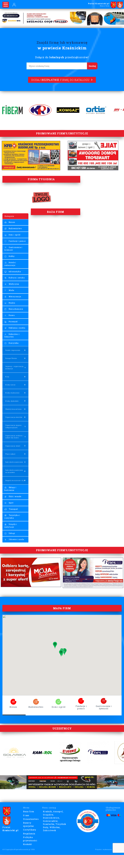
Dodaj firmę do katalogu (60, 79)
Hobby (11, 256)
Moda (11, 290)
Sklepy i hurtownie (10, 488)
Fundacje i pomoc (17, 241)
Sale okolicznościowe (14, 462)
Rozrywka (13, 343)
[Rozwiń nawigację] (5, 5)
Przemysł (13, 321)
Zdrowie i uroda (16, 539)
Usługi (11, 533)
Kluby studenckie (12, 393)
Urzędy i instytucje (10, 525)
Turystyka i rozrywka (12, 516)
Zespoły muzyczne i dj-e (15, 480)
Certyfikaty (29, 829)
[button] (61, 653)
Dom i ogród (14, 234)
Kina (7, 377)
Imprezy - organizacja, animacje (14, 367)
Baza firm (28, 811)
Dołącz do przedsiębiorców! (62, 57)
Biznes (11, 222)
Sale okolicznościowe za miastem (14, 471)
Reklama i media (16, 328)
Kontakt (27, 844)
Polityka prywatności (30, 839)
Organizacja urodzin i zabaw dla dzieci (14, 437)
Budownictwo (15, 228)
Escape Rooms (11, 358)
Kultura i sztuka (16, 277)
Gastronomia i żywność (13, 248)
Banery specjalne (28, 824)
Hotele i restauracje (10, 263)
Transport (13, 509)
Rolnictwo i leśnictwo (12, 335)
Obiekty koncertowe (13, 409)
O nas (26, 815)
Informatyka (14, 271)
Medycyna (13, 284)
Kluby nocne (10, 385)
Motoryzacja (14, 296)
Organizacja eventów (13, 417)
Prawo (11, 315)
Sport (11, 502)
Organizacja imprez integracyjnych (13, 426)
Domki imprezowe (12, 350)
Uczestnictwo (31, 819)
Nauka (11, 303)
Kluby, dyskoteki (12, 401)
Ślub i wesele (14, 496)
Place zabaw (10, 454)
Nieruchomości (15, 309)
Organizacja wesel (12, 446)
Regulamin (29, 833)
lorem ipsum (13, 700)
